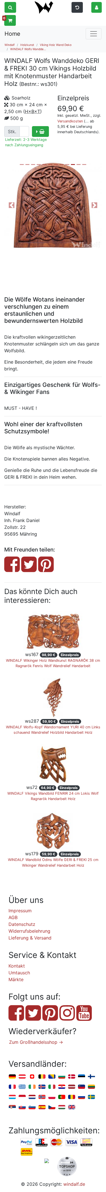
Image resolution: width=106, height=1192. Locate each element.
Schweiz (32, 1076)
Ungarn (61, 1107)
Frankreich (12, 1087)
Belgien (42, 1076)
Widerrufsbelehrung (29, 931)
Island (42, 1087)
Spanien (42, 1107)
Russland (81, 1097)
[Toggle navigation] (93, 33)
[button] (96, 7)
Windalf (10, 44)
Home (12, 33)
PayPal (26, 1142)
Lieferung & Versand (29, 938)
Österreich (22, 1076)
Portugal (61, 1097)
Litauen (91, 1087)
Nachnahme (26, 1152)
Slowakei (22, 1107)
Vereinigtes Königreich (71, 1107)
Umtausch (19, 972)
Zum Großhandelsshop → (36, 1042)
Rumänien (71, 1097)
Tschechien (51, 1107)
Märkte (15, 979)
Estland (81, 1076)
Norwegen (42, 1097)
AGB (13, 917)
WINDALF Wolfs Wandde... (28, 49)
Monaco (22, 1097)
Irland (32, 1087)
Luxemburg (12, 1097)
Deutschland (12, 1076)
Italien (51, 1087)
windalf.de (74, 1184)
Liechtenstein (81, 1087)
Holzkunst (27, 44)
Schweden (91, 1097)
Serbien (12, 1107)
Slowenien (32, 1107)
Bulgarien (61, 1076)
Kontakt (16, 966)
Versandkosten (70, 121)
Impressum (20, 910)
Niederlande (32, 1097)
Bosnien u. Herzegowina (51, 1076)
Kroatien (61, 1087)
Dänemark (71, 1076)
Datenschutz (21, 924)
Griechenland (22, 1087)
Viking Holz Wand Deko (56, 44)
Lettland (71, 1087)
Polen (51, 1097)
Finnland (91, 1076)
